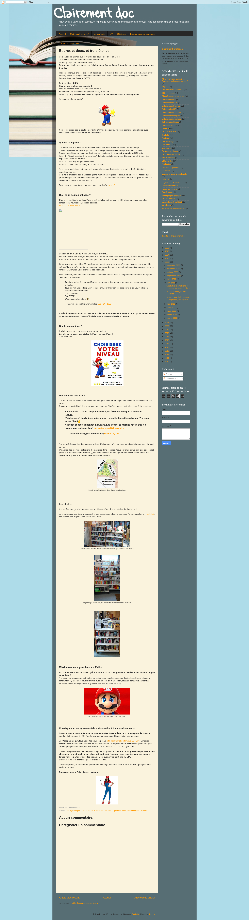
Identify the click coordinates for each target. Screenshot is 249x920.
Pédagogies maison (170, 186)
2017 (167, 337)
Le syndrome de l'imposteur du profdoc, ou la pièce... (177, 298)
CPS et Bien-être (169, 132)
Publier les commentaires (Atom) (84, 903)
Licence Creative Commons (142, 33)
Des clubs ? (167, 145)
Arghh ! (165, 87)
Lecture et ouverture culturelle (134, 811)
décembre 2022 (174, 265)
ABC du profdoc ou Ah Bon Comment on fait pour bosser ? (175, 80)
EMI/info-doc (167, 161)
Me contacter (99, 33)
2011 (167, 358)
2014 (167, 347)
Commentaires (171, 379)
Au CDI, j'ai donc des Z (69, 205)
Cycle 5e (165, 135)
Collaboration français (171, 106)
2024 (167, 255)
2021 (167, 323)
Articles (168, 374)
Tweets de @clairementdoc (173, 236)
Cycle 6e (165, 138)
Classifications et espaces (92, 811)
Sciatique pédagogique (171, 196)
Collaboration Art (169, 100)
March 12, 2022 (112, 433)
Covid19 (165, 129)
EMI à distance (168, 158)
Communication (168, 125)
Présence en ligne (169, 189)
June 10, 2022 (104, 304)
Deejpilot (135, 914)
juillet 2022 (172, 279)
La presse (166, 171)
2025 (167, 251)
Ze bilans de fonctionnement (174, 209)
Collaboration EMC (170, 103)
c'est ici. (111, 185)
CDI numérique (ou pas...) (172, 90)
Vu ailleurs (166, 205)
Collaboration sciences (171, 119)
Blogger (152, 914)
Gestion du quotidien (112, 811)
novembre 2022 (174, 269)
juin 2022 (171, 283)
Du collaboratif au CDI (171, 155)
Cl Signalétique (73, 811)
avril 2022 (171, 308)
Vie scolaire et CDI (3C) (172, 202)
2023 (167, 258)
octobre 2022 (173, 272)
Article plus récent (69, 897)
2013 (167, 351)
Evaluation (166, 164)
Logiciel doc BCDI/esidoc (172, 183)
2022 (167, 262)
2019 (167, 330)
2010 (167, 362)
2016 (167, 340)
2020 (167, 326)
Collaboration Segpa (170, 122)
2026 (167, 248)
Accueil (62, 33)
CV (111, 33)
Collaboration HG (169, 109)
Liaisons (165, 179)
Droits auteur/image (170, 151)
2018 (167, 333)
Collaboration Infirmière (171, 112)
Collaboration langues (171, 116)
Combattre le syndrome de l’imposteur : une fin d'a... (178, 287)
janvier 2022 (172, 318)
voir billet (150, 514)
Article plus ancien (144, 897)
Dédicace (121, 33)
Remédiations (167, 192)
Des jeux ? (166, 148)
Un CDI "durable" (169, 199)
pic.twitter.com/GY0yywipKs (109, 428)
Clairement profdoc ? (79, 33)
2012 (167, 355)
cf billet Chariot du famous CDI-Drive (123, 741)
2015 (167, 344)
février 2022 (172, 315)
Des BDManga (168, 142)
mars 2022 (172, 311)
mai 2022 (171, 304)
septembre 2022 (174, 276)
